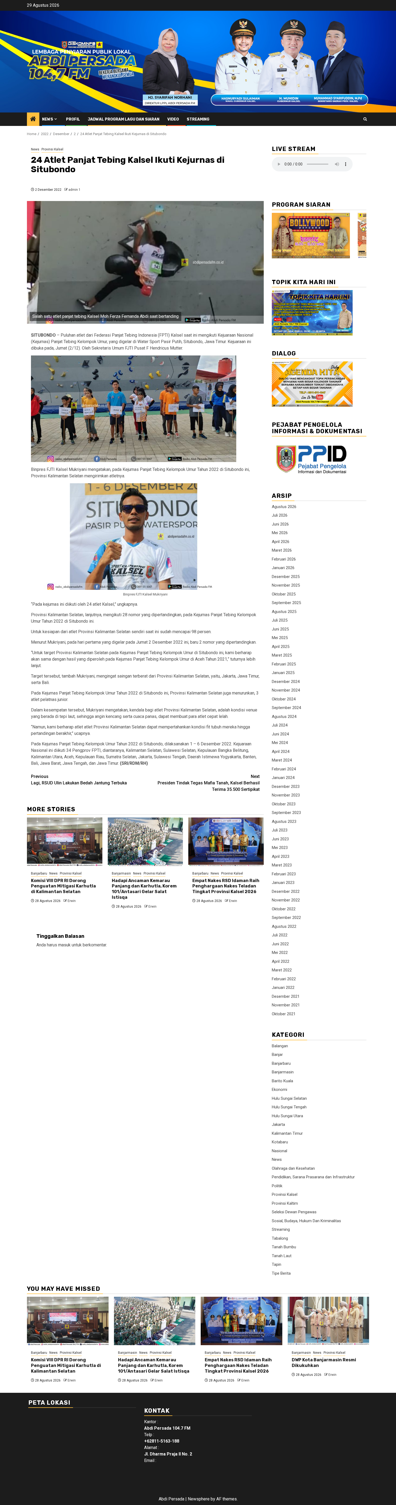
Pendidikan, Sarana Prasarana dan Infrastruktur (313, 1177)
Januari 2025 (283, 672)
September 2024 (286, 707)
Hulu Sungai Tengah (289, 1107)
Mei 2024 (280, 742)
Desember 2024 (286, 681)
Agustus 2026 (284, 506)
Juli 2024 (279, 725)
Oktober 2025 (284, 594)
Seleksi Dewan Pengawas (294, 1212)
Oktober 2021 (284, 1013)
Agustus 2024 (284, 716)
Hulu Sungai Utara (287, 1115)
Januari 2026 (283, 567)
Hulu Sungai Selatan (289, 1098)
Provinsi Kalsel (52, 149)
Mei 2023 (280, 847)
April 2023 (280, 856)
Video (173, 119)
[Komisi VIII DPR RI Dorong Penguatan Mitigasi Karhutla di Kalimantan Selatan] (64, 841)
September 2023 (286, 812)
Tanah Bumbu (284, 1247)
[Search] (365, 119)
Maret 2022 (282, 970)
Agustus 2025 (284, 611)
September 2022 (286, 917)
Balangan (280, 1046)
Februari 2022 (284, 979)
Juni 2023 (280, 839)
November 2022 (286, 900)
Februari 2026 (284, 559)
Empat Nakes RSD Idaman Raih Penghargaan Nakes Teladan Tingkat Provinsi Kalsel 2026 (225, 886)
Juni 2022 (280, 944)
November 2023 (286, 795)
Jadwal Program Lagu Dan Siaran (123, 119)
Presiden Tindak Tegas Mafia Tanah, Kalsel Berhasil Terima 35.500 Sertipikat (209, 783)
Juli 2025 (279, 620)
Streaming (198, 119)
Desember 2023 (286, 786)
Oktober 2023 (284, 804)
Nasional (279, 1150)
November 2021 (286, 1005)
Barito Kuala (282, 1080)
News (47, 119)
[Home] (33, 119)
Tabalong (280, 1238)
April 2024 (280, 751)
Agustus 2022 (284, 926)
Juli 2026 (279, 515)
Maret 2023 (282, 865)
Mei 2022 (280, 952)
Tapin (276, 1264)
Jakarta (278, 1124)
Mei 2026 (280, 532)
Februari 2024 (284, 769)
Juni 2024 (280, 734)
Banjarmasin (121, 873)
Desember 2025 (286, 576)
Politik (277, 1185)
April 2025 (280, 646)
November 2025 (286, 585)
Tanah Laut (281, 1255)
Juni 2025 (280, 629)
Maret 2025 (282, 655)
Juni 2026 (280, 524)
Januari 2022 (283, 987)
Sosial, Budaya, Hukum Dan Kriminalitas (306, 1220)
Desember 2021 (286, 996)
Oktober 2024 (284, 699)
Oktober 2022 (284, 909)
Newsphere (199, 1499)
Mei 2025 (280, 637)
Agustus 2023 (284, 821)
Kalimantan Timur (287, 1133)
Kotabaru (280, 1142)
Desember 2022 (286, 891)
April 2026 (280, 541)
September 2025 (286, 602)
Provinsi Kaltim (285, 1203)
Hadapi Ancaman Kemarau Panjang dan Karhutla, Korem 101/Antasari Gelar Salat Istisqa (144, 889)
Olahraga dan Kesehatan (293, 1168)
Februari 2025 (284, 664)
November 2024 (286, 690)
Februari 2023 (284, 874)
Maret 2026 (282, 550)
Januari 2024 (283, 777)
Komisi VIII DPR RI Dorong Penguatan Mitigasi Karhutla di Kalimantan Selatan (63, 886)
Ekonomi (279, 1089)
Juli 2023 (279, 830)
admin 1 (74, 190)
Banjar (277, 1054)
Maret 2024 (282, 760)
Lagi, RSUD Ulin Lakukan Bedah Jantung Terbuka (79, 779)
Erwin (72, 901)
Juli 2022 (279, 935)
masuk (64, 944)
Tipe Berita (281, 1273)
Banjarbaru (39, 873)
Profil (73, 119)
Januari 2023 (283, 882)
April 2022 (280, 961)
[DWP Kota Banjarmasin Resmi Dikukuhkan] (328, 1321)
